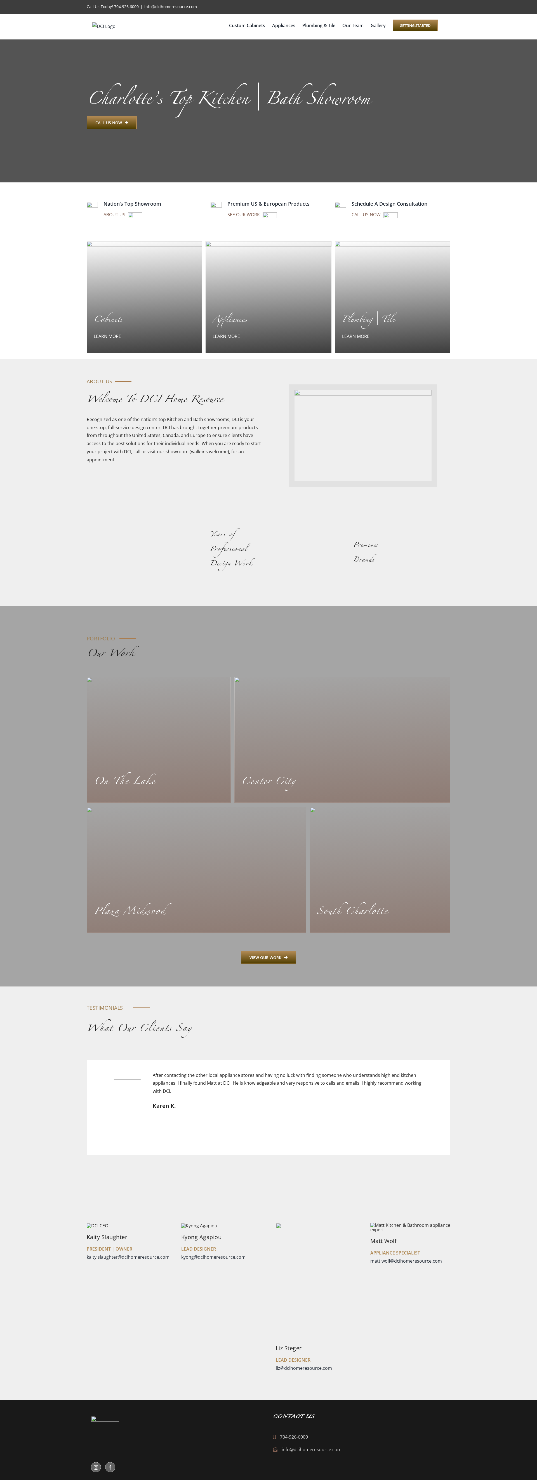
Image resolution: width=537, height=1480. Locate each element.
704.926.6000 (126, 6)
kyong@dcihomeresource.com (213, 1257)
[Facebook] (110, 1467)
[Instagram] (96, 1467)
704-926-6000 (294, 1437)
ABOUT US (114, 215)
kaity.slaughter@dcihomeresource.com (128, 1257)
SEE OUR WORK (243, 215)
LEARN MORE (107, 336)
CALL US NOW (366, 215)
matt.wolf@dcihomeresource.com (406, 1261)
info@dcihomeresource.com (170, 6)
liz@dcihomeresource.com (304, 1368)
